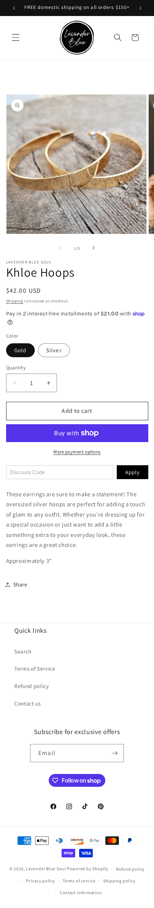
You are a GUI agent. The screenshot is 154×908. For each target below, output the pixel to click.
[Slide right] (93, 248)
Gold (20, 350)
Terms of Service (35, 668)
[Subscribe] (114, 753)
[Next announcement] (140, 8)
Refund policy (31, 685)
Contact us (27, 703)
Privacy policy (40, 880)
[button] (15, 37)
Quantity (16, 367)
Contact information (81, 892)
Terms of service (79, 880)
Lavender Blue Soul (46, 869)
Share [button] (20, 584)
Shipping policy (119, 880)
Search (23, 651)
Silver (54, 350)
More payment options (77, 452)
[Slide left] (60, 248)
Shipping (14, 300)
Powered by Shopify (88, 869)
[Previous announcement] (14, 8)
